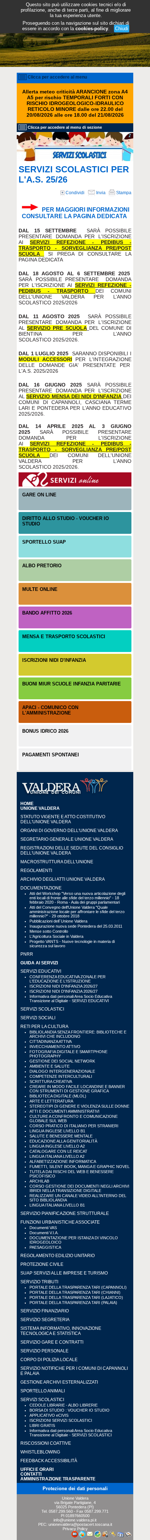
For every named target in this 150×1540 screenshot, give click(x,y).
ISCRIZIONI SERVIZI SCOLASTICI (60, 1420)
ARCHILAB (39, 1181)
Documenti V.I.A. (44, 1233)
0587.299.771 (96, 1511)
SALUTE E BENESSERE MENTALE (60, 1136)
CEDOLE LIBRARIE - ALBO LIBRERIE (63, 1405)
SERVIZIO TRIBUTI (39, 1281)
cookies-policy (91, 28)
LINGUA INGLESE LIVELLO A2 (57, 1146)
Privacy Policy (75, 1529)
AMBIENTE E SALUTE (49, 1066)
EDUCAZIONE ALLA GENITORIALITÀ (63, 1141)
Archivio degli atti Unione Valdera (62, 879)
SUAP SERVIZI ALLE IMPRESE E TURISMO (64, 1273)
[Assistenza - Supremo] (74, 1536)
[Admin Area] (113, 1536)
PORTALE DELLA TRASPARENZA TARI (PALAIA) (73, 1302)
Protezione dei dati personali (75, 1488)
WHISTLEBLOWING (40, 1452)
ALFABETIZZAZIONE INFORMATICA (62, 1161)
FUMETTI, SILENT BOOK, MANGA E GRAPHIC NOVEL (79, 1166)
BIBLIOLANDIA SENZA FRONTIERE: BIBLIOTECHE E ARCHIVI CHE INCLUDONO (77, 1034)
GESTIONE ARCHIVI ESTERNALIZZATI (59, 1382)
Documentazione (41, 888)
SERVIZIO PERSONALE (44, 1350)
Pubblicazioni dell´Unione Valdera (58, 921)
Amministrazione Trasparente (57, 1478)
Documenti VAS (43, 1227)
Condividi (74, 192)
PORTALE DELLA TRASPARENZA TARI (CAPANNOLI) (78, 1287)
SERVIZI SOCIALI (37, 1017)
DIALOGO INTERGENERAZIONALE (62, 1071)
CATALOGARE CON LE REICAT (58, 1151)
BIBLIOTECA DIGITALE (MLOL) (57, 1096)
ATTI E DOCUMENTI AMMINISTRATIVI (64, 1111)
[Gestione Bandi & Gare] (128, 1536)
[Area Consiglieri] (105, 1536)
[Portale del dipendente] (82, 1536)
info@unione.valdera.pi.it (75, 1520)
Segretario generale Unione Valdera (66, 839)
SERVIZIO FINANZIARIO (44, 1310)
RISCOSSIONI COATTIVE (45, 1443)
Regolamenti (36, 870)
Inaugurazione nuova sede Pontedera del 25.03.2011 (75, 926)
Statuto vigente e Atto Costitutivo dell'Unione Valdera (62, 819)
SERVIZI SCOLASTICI (42, 1009)
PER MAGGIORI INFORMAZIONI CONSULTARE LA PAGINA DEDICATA (76, 213)
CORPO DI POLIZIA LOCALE (49, 1359)
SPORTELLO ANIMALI (42, 1390)
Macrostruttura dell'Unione (56, 861)
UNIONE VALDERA (40, 808)
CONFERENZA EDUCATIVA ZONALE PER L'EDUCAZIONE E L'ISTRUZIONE (67, 979)
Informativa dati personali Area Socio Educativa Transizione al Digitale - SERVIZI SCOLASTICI (70, 1432)
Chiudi (121, 28)
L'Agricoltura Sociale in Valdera (56, 936)
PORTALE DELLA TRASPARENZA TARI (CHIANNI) (75, 1292)
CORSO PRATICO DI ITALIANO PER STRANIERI (73, 1126)
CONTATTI (31, 1474)
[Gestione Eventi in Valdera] (120, 1536)
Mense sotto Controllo (48, 931)
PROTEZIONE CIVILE (41, 1264)
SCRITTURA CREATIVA (50, 1081)
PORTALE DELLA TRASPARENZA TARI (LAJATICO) (76, 1297)
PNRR (26, 954)
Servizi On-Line (75, 479)
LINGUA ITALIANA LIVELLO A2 (56, 1156)
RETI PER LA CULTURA (44, 1026)
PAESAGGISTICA (45, 1247)
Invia (100, 192)
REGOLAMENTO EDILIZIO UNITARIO (57, 1255)
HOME (26, 803)
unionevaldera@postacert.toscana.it (80, 1524)
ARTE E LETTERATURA (51, 1101)
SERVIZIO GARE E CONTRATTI (51, 1342)
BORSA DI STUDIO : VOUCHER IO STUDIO (69, 1410)
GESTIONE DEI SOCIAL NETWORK (62, 1061)
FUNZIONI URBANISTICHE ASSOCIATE (60, 1222)
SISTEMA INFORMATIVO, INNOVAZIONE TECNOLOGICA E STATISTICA (60, 1331)
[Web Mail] (90, 1536)
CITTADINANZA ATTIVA (50, 1041)
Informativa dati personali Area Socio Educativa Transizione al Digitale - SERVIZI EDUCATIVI (70, 998)
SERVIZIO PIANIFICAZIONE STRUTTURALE (64, 1213)
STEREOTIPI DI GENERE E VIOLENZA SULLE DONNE (79, 1106)
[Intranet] (97, 1536)
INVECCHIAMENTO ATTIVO (54, 1046)
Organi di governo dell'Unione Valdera (69, 830)
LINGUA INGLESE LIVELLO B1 (57, 1131)
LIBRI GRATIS (42, 1425)
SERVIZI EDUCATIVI (40, 971)
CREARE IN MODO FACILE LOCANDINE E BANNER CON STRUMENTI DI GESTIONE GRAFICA (77, 1088)
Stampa (123, 192)
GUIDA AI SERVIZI (39, 962)
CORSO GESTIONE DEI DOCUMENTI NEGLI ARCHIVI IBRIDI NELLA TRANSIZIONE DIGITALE (79, 1188)
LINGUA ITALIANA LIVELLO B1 (57, 1205)
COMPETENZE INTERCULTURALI (60, 1076)
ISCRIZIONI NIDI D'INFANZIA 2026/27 (63, 986)
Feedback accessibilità (48, 1460)
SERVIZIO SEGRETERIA (45, 1319)
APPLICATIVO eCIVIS (48, 1415)
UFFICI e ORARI (37, 1469)
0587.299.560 (61, 1511)
